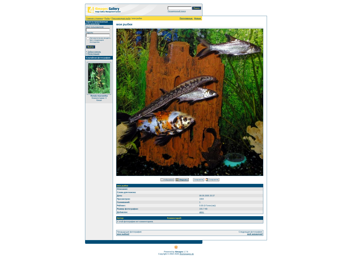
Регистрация (93, 54)
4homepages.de (186, 254)
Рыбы (107, 18)
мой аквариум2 (255, 234)
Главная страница (94, 18)
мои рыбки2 (123, 234)
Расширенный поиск (177, 11)
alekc (201, 212)
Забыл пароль (94, 52)
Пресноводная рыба (120, 18)
